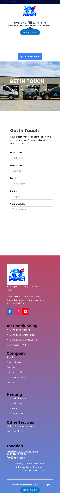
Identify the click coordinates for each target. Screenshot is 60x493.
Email (13, 178)
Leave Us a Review (16, 377)
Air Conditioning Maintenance (22, 339)
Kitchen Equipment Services (21, 426)
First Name (16, 152)
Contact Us (12, 382)
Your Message (18, 204)
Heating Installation (17, 398)
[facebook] (10, 311)
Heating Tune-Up (15, 413)
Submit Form (20, 224)
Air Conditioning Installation (21, 334)
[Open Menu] (30, 20)
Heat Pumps (13, 408)
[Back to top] (53, 486)
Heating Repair (14, 403)
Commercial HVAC (16, 344)
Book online (30, 32)
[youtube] (25, 311)
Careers (11, 367)
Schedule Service (15, 372)
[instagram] (18, 311)
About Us (11, 357)
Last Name (16, 165)
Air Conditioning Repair (18, 329)
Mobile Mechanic (15, 431)
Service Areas (14, 362)
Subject (14, 191)
